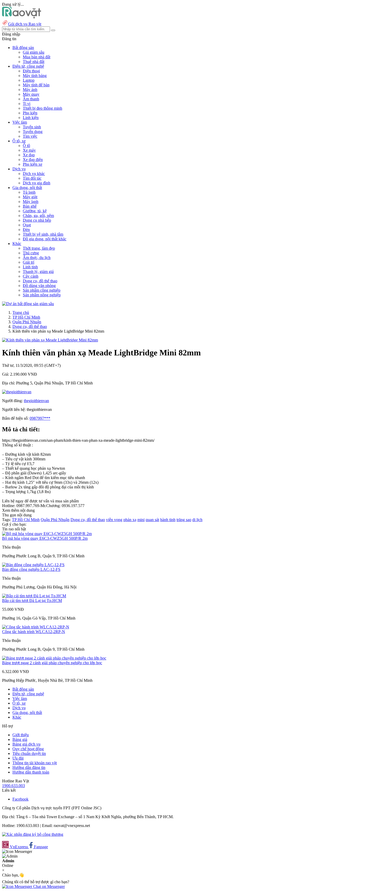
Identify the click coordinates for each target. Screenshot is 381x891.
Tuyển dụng (33, 131)
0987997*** (40, 418)
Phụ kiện (30, 113)
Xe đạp (29, 155)
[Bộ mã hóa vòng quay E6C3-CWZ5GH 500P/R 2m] (47, 533)
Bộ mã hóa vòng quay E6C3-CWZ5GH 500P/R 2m (45, 538)
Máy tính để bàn (36, 85)
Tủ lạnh (29, 192)
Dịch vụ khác (34, 173)
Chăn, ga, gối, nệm (38, 215)
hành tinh (167, 519)
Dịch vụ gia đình (36, 183)
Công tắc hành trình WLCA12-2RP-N (33, 631)
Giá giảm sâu (33, 52)
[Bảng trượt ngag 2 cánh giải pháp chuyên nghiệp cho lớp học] (54, 658)
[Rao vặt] (21, 17)
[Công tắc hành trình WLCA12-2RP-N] (35, 627)
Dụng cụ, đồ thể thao (40, 281)
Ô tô (26, 145)
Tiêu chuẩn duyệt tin (29, 753)
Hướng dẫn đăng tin (28, 767)
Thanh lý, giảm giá (38, 271)
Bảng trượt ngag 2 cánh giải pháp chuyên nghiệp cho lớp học (52, 663)
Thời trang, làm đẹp (39, 248)
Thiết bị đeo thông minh (42, 108)
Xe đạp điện (33, 159)
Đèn (26, 229)
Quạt (27, 225)
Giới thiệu (20, 735)
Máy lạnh (30, 201)
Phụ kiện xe (32, 164)
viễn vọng (114, 519)
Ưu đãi (18, 758)
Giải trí (28, 262)
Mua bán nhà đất (36, 57)
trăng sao (184, 519)
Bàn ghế (30, 206)
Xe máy (29, 150)
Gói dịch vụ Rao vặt (24, 24)
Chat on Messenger (48, 886)
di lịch (197, 519)
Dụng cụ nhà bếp (37, 220)
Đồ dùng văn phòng (39, 285)
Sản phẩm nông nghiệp (42, 295)
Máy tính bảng (35, 75)
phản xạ (129, 519)
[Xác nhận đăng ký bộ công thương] (32, 834)
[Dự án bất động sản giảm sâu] (28, 303)
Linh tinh (30, 267)
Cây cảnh (30, 276)
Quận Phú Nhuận (26, 322)
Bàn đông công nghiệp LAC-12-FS (31, 569)
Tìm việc (30, 136)
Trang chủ (20, 312)
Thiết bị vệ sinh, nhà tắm (43, 234)
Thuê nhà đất (33, 61)
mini (141, 519)
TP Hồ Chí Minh (26, 317)
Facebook (20, 799)
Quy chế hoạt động (28, 749)
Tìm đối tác (32, 178)
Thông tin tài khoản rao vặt (34, 763)
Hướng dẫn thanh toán (30, 772)
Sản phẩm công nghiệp (41, 290)
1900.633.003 (13, 785)
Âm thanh (31, 99)
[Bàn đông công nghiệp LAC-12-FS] (33, 565)
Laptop (28, 80)
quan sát (152, 519)
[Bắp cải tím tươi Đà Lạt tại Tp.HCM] (34, 596)
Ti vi (26, 103)
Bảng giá (19, 739)
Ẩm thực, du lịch (37, 257)
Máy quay (31, 94)
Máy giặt (30, 197)
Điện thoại (31, 71)
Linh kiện (31, 117)
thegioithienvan (36, 400)
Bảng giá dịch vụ (26, 744)
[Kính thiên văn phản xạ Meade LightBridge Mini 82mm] (50, 340)
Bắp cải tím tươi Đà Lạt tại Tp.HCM (32, 600)
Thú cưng (31, 253)
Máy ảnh (30, 89)
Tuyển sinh (32, 127)
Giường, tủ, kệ (35, 211)
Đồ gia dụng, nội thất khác (44, 239)
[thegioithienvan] (16, 392)
